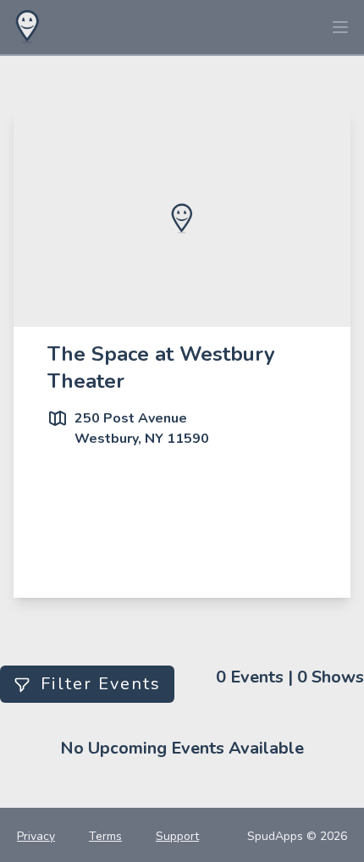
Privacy (36, 836)
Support (177, 836)
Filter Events (101, 683)
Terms (105, 836)
